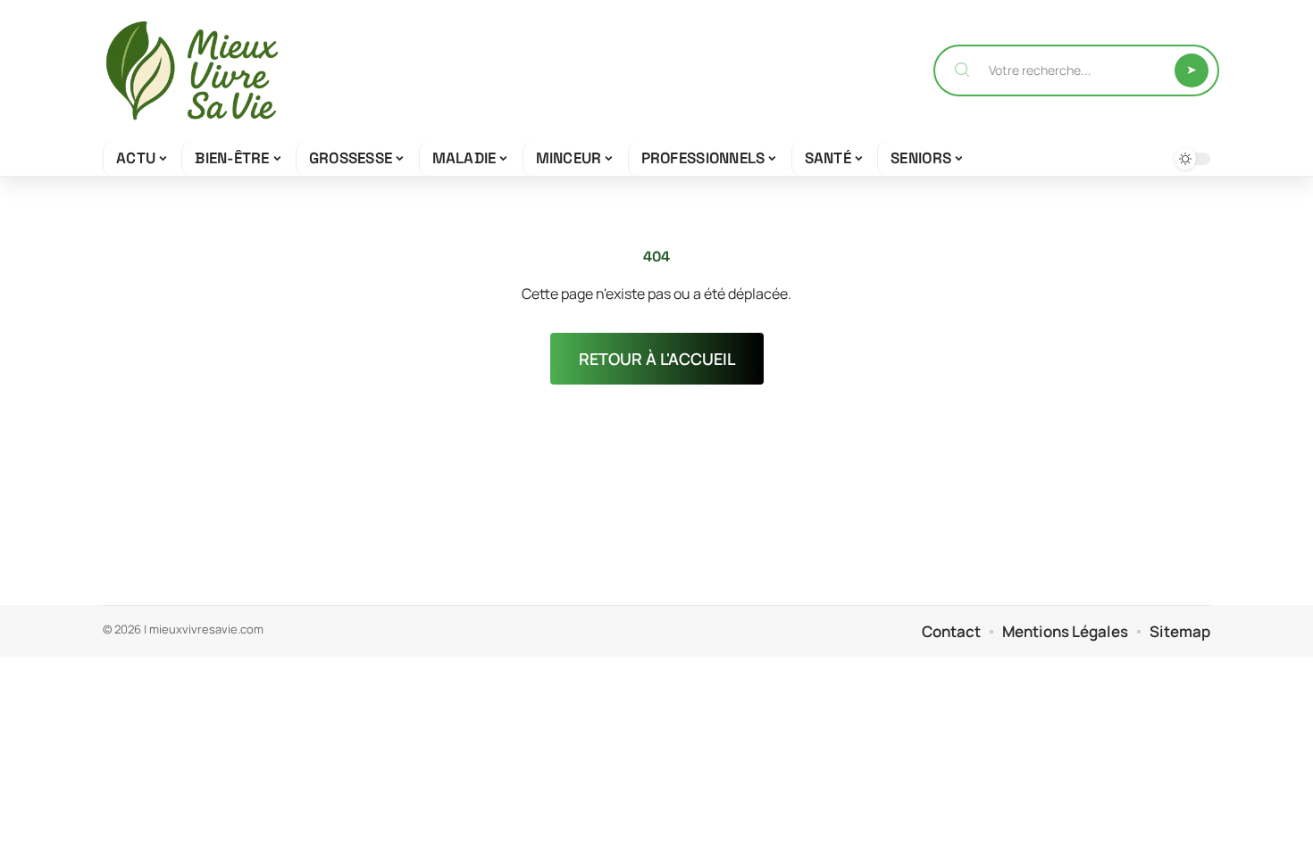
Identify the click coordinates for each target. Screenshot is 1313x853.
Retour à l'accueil (657, 358)
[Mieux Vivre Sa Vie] (192, 70)
